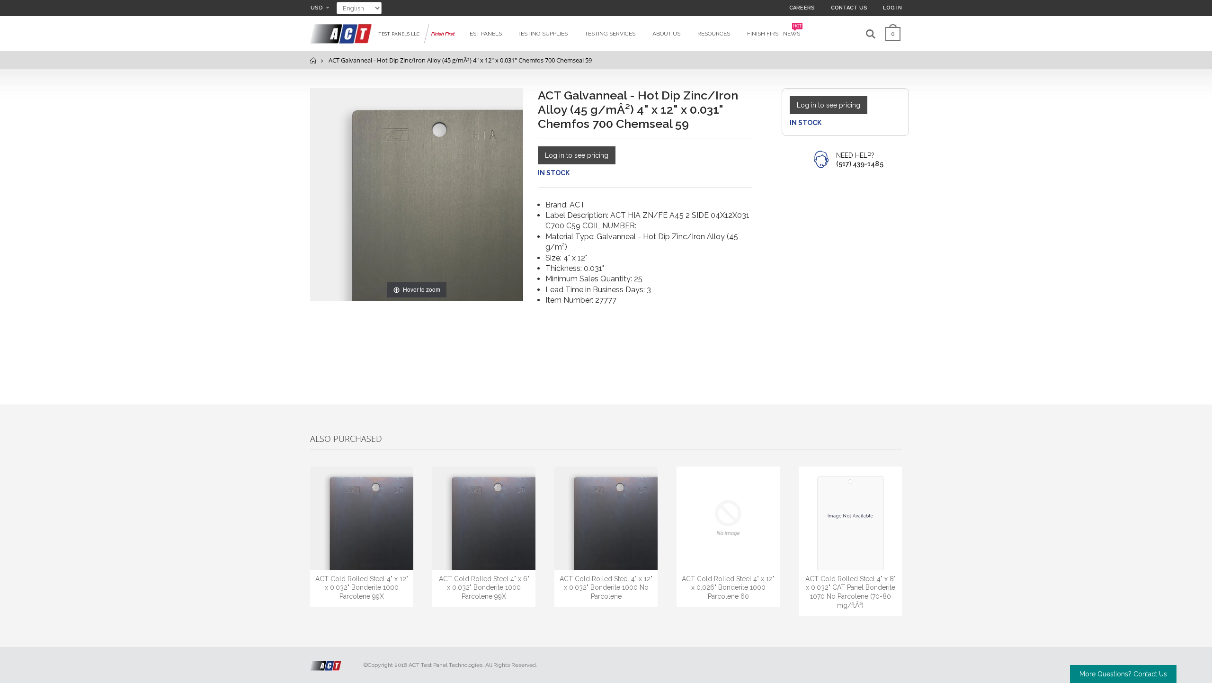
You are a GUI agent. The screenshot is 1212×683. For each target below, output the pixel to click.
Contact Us (849, 8)
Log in (892, 8)
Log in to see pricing (576, 155)
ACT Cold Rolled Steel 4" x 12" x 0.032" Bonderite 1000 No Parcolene (606, 588)
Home (313, 60)
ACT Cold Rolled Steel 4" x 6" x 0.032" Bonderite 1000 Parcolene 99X (484, 588)
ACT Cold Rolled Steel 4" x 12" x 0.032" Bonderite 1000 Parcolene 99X (361, 588)
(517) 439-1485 (859, 164)
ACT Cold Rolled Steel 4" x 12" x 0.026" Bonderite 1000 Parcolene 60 (728, 588)
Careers (802, 8)
